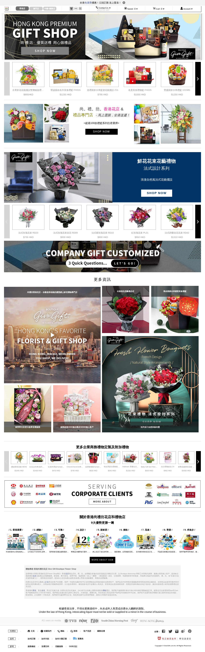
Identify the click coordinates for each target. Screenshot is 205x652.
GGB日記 (73, 646)
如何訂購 (31, 639)
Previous (7, 78)
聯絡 (62, 631)
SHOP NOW (101, 131)
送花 (43, 590)
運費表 (80, 639)
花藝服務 (59, 646)
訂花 (47, 582)
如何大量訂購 (61, 639)
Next (198, 78)
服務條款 (31, 646)
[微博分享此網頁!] (183, 632)
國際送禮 (101, 631)
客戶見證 (87, 631)
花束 (34, 576)
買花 (34, 590)
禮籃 (104, 590)
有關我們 (47, 631)
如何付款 (45, 639)
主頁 (32, 631)
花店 (67, 574)
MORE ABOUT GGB (102, 560)
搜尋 (75, 631)
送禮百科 (45, 646)
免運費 (88, 2)
